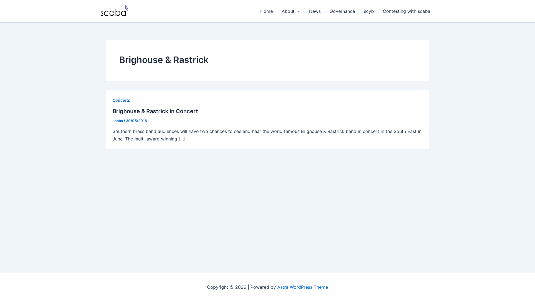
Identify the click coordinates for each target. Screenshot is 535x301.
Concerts (121, 100)
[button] (297, 11)
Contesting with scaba (406, 11)
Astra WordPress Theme (302, 287)
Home (266, 11)
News (315, 11)
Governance (342, 11)
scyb (369, 11)
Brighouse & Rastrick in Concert (155, 111)
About (288, 11)
